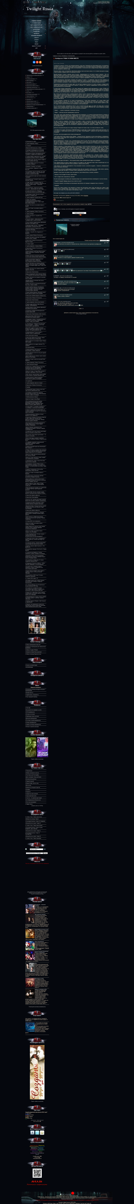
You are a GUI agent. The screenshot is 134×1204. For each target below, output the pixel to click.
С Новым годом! (30, 243)
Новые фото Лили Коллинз (32, 271)
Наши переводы (30, 95)
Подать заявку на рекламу (37, 759)
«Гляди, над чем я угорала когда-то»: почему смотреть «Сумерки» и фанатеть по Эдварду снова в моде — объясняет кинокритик (35, 184)
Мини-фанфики (30, 80)
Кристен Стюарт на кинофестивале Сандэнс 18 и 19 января (33, 531)
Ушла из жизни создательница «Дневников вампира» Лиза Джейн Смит (35, 223)
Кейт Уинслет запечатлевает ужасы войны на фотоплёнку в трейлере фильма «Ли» (35, 375)
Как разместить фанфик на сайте (34, 709)
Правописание (29, 106)
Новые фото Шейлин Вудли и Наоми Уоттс (36, 295)
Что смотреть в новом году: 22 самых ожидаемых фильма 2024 (34, 560)
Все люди (28, 92)
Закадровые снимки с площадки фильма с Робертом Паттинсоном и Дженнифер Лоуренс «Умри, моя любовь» (35, 320)
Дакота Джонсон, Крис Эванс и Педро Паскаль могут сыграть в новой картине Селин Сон (34, 484)
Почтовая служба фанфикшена (33, 720)
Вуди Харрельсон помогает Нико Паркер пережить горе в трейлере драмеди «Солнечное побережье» (35, 527)
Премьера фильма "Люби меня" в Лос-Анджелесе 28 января (34, 229)
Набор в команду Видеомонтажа (33, 654)
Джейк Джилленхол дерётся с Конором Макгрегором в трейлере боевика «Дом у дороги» (34, 513)
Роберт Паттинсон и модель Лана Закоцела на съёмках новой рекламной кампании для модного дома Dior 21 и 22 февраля (35, 451)
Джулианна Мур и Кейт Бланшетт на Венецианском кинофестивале (34, 316)
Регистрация (101, 3)
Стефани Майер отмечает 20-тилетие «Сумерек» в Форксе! (34, 163)
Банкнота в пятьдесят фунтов (33, 787)
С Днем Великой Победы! (32, 364)
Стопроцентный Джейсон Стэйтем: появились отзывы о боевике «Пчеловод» (35, 553)
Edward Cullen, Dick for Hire (32, 783)
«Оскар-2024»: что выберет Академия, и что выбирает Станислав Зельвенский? (35, 407)
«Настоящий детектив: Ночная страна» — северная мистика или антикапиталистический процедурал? (35, 535)
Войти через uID (37, 58)
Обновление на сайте (31, 141)
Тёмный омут (29, 770)
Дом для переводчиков (31, 718)
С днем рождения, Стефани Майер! (34, 245)
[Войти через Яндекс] (37, 62)
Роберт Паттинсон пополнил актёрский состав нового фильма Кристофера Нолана (35, 256)
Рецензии (28, 99)
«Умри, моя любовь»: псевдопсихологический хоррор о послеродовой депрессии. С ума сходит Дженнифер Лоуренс (34, 201)
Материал (71, 242)
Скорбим (28, 387)
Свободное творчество (31, 87)
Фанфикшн (64, 55)
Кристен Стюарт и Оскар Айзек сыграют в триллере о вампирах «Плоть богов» (35, 372)
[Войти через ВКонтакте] (34, 62)
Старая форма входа (37, 65)
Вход (105, 3)
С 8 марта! (28, 145)
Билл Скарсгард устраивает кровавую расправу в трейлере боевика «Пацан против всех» (35, 439)
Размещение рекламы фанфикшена (37, 1006)
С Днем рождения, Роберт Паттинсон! (35, 211)
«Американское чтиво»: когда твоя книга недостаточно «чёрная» (35, 461)
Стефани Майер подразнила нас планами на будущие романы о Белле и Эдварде (35, 157)
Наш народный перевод (31, 696)
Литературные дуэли (31, 101)
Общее (28, 77)
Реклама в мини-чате (31, 108)
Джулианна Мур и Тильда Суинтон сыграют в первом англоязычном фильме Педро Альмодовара (35, 507)
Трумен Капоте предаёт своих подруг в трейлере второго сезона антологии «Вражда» (34, 571)
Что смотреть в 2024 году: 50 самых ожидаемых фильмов (34, 576)
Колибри (28, 789)
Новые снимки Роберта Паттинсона (34, 235)
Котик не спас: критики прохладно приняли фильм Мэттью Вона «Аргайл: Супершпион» (35, 500)
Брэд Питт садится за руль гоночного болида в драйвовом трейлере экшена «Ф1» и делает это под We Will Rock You (35, 329)
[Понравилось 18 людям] (54, 199)
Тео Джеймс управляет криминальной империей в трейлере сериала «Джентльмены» (34, 443)
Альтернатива (29, 97)
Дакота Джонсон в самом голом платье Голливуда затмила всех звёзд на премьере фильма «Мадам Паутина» (35, 480)
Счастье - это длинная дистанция (34, 797)
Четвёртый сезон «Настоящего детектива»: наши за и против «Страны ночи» (35, 432)
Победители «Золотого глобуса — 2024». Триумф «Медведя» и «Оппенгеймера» (35, 564)
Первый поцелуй (30, 781)
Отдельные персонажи (31, 94)
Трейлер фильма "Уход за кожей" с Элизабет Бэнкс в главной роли (33, 333)
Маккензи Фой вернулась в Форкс (34, 147)
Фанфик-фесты (29, 692)
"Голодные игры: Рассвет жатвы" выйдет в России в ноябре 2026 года (35, 160)
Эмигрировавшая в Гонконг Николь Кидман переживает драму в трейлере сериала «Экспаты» (35, 597)
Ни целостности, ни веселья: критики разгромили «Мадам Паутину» (34, 476)
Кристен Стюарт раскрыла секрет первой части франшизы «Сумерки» (35, 458)
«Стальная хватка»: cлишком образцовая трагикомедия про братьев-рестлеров (35, 543)
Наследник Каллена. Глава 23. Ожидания (35, 821)
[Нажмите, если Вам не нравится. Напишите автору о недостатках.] (79, 213)
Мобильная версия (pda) (67, 1199)
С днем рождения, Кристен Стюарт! (34, 382)
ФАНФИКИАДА (29, 667)
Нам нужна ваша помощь (32, 335)
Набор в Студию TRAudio (32, 649)
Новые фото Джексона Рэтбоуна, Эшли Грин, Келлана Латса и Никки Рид (34, 338)
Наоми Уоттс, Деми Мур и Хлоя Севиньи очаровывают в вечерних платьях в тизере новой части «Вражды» (35, 593)
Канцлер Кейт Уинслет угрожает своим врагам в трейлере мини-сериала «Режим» (35, 492)
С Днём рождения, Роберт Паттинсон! (35, 362)
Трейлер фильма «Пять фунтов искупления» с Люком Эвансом (33, 350)
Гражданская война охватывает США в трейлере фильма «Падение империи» (34, 503)
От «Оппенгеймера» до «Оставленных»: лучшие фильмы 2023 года (35, 585)
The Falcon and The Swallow (32, 774)
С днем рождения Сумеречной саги (34, 197)
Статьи (59, 55)
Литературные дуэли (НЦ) (32, 102)
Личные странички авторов (32, 726)
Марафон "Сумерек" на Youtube (33, 166)
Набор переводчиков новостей (33, 644)
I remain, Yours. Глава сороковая (33, 838)
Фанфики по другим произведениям (34, 104)
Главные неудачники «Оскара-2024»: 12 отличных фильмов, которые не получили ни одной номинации (35, 411)
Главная (95, 3)
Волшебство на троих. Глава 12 (33, 823)
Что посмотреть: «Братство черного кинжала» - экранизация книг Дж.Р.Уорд (34, 188)
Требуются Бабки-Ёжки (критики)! (34, 652)
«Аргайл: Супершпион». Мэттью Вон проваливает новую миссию (34, 470)
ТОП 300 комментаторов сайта (37, 130)
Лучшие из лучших (30, 714)
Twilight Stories (29, 804)
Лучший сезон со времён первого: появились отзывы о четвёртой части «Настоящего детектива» (34, 567)
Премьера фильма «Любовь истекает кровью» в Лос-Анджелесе (34, 415)
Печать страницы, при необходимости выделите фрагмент (71, 209)
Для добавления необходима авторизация (37, 891)
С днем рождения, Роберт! (32, 143)
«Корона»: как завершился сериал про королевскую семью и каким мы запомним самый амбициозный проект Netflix (35, 605)
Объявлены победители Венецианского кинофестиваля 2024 (34, 311)
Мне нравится (60, 200)
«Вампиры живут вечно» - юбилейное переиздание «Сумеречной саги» (34, 226)
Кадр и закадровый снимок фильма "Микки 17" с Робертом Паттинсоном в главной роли (35, 274)
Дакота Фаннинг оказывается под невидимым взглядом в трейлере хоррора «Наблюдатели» (35, 428)
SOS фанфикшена (30, 712)
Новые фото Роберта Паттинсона (34, 297)
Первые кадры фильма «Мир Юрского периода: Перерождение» (34, 305)
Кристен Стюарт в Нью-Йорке (33, 399)
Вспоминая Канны (30, 347)
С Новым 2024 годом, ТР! (32, 578)
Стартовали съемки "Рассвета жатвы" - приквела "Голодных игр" (34, 195)
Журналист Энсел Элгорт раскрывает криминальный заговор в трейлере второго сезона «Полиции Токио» (35, 556)
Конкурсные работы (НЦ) (32, 85)
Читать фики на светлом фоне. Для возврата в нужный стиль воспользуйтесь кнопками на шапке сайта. (81, 53)
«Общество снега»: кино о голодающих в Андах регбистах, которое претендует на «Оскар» (35, 539)
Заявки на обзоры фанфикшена (33, 724)
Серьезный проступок (31, 795)
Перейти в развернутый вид (37, 893)
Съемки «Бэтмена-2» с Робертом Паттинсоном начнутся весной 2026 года (34, 191)
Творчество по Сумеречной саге (34, 75)
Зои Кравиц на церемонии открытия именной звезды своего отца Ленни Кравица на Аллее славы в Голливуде (35, 393)
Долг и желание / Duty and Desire (33, 777)
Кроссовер (28, 82)
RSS (108, 3)
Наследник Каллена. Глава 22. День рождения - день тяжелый (34, 828)
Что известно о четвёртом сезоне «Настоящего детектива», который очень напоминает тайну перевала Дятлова (34, 589)
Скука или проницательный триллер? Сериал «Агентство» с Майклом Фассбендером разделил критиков (34, 260)
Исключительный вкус (31, 779)
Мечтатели (28, 785)
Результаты (34, 1120)
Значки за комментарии (31, 665)
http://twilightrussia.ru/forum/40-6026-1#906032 (69, 193)
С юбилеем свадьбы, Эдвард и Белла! (75, 225)
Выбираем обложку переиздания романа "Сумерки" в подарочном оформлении (35, 154)
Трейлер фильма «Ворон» (32, 396)
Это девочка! (29, 380)
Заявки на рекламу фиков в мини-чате (37, 892)
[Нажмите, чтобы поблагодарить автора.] (56, 213)
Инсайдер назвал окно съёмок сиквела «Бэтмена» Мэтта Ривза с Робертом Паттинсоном (34, 581)
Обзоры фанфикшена (31, 722)
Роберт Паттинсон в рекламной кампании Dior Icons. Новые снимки (35, 284)
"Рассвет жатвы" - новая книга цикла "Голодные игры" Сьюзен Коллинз (34, 219)
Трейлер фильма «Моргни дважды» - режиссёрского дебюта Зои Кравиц (34, 378)
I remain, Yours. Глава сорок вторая (34, 825)
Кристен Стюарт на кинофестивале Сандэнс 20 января (33, 524)
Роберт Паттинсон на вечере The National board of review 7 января (35, 238)
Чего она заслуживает (31, 802)
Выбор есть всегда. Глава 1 (32, 818)
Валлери (72, 195)
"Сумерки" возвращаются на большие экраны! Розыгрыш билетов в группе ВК (34, 150)
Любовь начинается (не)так (32, 772)
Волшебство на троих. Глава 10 (33, 836)
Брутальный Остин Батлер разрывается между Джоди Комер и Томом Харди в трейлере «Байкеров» (35, 424)
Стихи (27, 90)
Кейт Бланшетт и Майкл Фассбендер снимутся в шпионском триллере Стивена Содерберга (35, 517)
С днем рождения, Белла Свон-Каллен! (35, 302)
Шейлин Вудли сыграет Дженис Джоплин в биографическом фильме (35, 308)
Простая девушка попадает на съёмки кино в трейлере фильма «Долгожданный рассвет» (35, 488)
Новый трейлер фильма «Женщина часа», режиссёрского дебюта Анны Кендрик (35, 293)
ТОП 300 (28, 707)
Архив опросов (40, 1120)
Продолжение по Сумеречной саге (34, 89)
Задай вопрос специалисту (32, 694)
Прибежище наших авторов (32, 716)
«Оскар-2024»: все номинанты (33, 521)
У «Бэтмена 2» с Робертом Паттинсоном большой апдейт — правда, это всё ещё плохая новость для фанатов (35, 324)
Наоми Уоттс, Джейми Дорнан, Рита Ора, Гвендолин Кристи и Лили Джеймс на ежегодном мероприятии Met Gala (35, 367)
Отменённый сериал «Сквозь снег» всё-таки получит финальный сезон (35, 390)
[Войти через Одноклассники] (40, 62)
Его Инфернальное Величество (33, 800)
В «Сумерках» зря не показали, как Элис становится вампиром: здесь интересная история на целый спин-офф (35, 172)
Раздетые (28, 791)
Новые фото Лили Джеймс (32, 497)
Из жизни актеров (30, 78)
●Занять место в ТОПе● (37, 805)
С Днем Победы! (30, 213)
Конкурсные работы (31, 83)
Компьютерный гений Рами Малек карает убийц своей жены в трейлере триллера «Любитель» (35, 252)
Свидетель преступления (32, 793)
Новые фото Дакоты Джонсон (33, 495)
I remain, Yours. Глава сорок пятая (34, 816)
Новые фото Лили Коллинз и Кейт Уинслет (36, 313)
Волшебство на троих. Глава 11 (33, 830)
